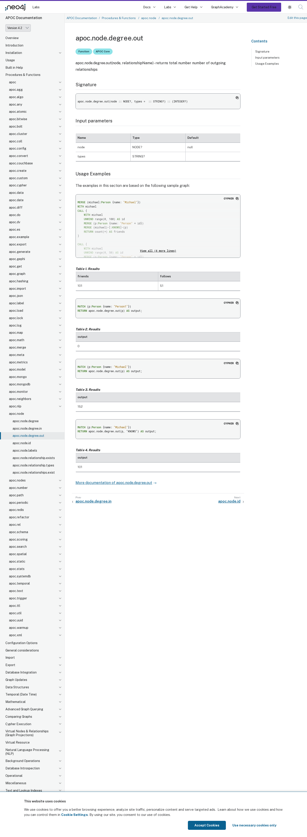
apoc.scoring (18, 539)
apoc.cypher (18, 185)
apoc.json (16, 296)
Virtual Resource (17, 742)
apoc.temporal (19, 583)
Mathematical (15, 702)
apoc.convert (18, 156)
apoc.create (18, 170)
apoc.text (16, 591)
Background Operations (22, 761)
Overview (12, 38)
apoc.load (16, 310)
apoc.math (16, 340)
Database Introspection (22, 768)
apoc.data (16, 192)
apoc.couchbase (21, 163)
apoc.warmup (18, 627)
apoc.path (16, 495)
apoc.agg (16, 89)
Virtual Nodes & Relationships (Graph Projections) (27, 733)
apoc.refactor (19, 517)
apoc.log (15, 325)
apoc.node (16, 413)
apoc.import (17, 288)
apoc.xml (15, 635)
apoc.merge (17, 347)
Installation (13, 53)
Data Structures (17, 687)
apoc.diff (15, 207)
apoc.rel (15, 524)
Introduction (14, 45)
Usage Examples (267, 63)
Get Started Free (264, 7)
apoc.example (19, 237)
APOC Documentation (82, 18)
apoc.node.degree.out (28, 435)
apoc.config (17, 148)
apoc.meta (16, 355)
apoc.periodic (18, 502)
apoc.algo (16, 97)
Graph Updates (16, 680)
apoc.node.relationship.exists (34, 458)
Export (10, 665)
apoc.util (15, 613)
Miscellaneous (15, 783)
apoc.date (16, 200)
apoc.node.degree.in (27, 428)
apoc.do (14, 215)
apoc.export (18, 244)
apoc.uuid (16, 620)
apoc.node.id (22, 443)
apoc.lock (16, 318)
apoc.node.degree (26, 421)
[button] (290, 7)
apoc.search (18, 546)
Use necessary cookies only (254, 825)
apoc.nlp (15, 406)
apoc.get (15, 266)
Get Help (191, 7)
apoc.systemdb (20, 576)
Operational (13, 775)
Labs (36, 7)
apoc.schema (18, 532)
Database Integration (21, 672)
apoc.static (17, 561)
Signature (262, 51)
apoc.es (14, 229)
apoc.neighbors (20, 399)
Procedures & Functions (22, 75)
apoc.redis (16, 510)
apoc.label (16, 303)
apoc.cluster (18, 134)
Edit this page (297, 18)
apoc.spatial (18, 554)
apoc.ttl (14, 605)
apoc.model (17, 369)
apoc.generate (19, 252)
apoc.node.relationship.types (33, 465)
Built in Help (14, 67)
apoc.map (16, 332)
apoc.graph (17, 274)
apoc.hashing (18, 281)
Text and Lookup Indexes (23, 790)
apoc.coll (15, 141)
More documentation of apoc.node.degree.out (114, 483)
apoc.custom (18, 178)
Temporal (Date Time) (21, 694)
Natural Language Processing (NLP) (27, 751)
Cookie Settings (74, 815)
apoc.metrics (18, 362)
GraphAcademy (222, 7)
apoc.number (18, 488)
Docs (147, 7)
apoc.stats (16, 569)
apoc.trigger (18, 598)
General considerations (22, 650)
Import (10, 657)
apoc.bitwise (18, 119)
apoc (12, 82)
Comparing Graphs (18, 716)
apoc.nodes (17, 480)
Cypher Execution (18, 724)
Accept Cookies (206, 825)
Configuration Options (21, 643)
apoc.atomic (18, 111)
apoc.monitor (18, 391)
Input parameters (267, 57)
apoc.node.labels (25, 450)
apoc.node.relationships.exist (34, 472)
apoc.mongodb (19, 384)
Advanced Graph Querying (24, 709)
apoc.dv (14, 222)
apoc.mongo (18, 377)
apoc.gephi (17, 259)
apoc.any (15, 104)
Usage (10, 60)
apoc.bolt (15, 126)
